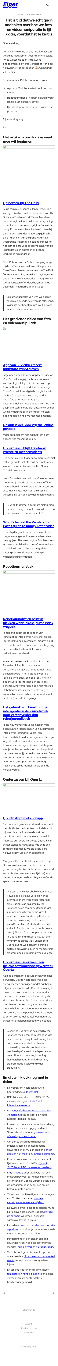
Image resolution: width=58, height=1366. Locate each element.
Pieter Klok (32, 1091)
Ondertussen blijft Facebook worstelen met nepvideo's (24, 450)
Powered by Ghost (29, 1346)
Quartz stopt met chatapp (23, 818)
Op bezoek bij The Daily (21, 203)
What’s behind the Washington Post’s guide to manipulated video (28, 524)
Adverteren (29, 1332)
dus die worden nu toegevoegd (35, 1246)
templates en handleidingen (23, 1273)
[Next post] (53, 1293)
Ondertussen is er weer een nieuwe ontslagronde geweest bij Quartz (28, 966)
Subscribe (29, 1324)
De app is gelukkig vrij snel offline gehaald (28, 427)
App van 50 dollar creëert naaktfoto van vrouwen (22, 367)
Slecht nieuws (15, 1172)
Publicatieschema (29, 1328)
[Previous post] (5, 1293)
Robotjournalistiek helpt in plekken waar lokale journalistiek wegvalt (28, 623)
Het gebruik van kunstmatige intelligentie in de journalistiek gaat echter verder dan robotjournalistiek (25, 713)
